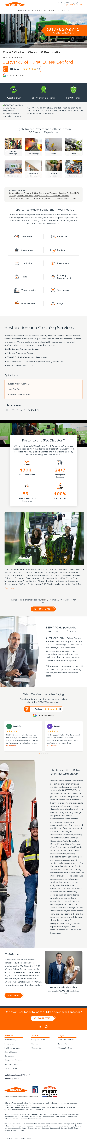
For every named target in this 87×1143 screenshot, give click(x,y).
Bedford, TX (33, 410)
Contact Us (64, 10)
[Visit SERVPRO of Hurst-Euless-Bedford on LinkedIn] (40, 1027)
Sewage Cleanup (16, 193)
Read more (11, 746)
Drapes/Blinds (14, 198)
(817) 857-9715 (74, 4)
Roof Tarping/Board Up (44, 198)
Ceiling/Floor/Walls (41, 196)
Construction (10, 1056)
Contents (75, 198)
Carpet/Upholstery (25, 196)
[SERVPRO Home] (15, 4)
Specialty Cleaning (12, 1064)
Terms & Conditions (66, 1040)
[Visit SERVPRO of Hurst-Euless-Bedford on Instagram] (46, 1026)
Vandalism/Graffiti (62, 198)
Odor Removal (27, 198)
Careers (34, 1044)
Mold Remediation (12, 1048)
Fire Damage (10, 1044)
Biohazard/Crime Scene (34, 193)
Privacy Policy (63, 1044)
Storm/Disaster (11, 1052)
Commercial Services (19, 394)
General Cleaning (12, 1068)
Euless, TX (21, 410)
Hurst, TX (10, 410)
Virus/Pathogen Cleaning (55, 193)
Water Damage (11, 1040)
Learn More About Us (19, 383)
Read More (13, 995)
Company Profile (38, 1040)
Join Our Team (15, 389)
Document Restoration (59, 196)
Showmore (9, 588)
